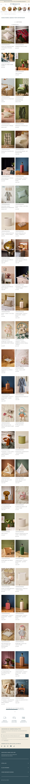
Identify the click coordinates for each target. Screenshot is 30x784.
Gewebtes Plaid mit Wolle (21, 46)
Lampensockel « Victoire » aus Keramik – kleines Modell (21, 315)
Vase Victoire (18, 73)
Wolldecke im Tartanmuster (21, 125)
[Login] (25, 4)
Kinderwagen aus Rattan (7, 560)
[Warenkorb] (28, 4)
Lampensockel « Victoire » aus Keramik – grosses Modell (21, 179)
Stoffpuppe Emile (19, 424)
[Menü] (1, 4)
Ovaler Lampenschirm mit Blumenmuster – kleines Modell (21, 756)
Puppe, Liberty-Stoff (20, 369)
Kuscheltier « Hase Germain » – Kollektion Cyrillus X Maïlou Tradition (7, 701)
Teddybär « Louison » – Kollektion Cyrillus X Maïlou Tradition (21, 343)
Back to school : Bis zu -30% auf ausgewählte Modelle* (15, 1)
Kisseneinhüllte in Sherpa (7, 125)
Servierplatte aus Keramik (21, 728)
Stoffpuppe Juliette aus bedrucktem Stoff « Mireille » (7, 343)
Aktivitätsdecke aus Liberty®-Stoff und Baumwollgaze (6, 645)
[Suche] (5, 4)
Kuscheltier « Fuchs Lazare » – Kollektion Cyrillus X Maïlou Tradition (8, 453)
